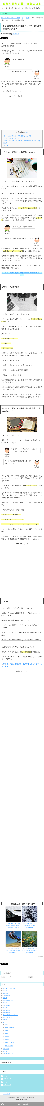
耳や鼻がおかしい (8, 1012)
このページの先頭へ (23, 1104)
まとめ (5, 145)
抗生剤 (14, 34)
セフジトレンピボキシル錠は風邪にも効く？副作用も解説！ (30, 925)
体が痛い (5, 990)
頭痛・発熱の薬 (9, 1046)
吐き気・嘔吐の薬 (9, 1027)
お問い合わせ (7, 1079)
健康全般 (5, 993)
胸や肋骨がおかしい (8, 1017)
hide (26, 132)
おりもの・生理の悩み (9, 988)
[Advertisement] (22, 110)
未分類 (5, 1003)
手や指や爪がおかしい (9, 1000)
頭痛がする (6, 1049)
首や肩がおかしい (8, 1053)
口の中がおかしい (8, 995)
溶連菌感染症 (6, 1005)
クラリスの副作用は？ (11, 138)
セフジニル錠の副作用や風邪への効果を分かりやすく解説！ (30, 950)
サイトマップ (7, 1076)
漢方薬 (5, 1007)
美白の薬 (7, 1036)
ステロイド (8, 1024)
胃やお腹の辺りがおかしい (10, 1015)
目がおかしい (6, 1010)
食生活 (5, 1051)
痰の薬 (6, 1033)
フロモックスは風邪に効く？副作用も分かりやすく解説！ (13, 950)
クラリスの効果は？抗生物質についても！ (18, 136)
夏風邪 (5, 998)
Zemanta (40, 956)
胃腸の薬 (7, 1040)
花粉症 (5, 1019)
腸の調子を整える (9, 1043)
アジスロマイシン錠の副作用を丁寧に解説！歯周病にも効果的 (13, 925)
